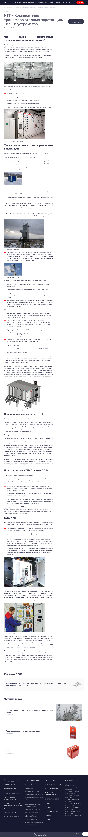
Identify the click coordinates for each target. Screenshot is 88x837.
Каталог (16, 2)
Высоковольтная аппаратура (32, 809)
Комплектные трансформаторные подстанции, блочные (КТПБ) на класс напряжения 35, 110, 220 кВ (36, 684)
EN (69, 2)
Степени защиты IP (12, 812)
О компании (58, 2)
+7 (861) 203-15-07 (69, 811)
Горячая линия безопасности (80, 3)
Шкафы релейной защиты (31, 812)
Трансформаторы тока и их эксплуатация (23, 731)
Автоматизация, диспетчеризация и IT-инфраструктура (34, 823)
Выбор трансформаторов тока (18, 751)
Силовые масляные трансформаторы (30, 787)
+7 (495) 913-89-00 (69, 791)
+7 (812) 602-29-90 (69, 795)
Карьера (52, 2)
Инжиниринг (22, 2)
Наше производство (53, 788)
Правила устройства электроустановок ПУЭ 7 (13, 806)
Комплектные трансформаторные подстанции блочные (34, 805)
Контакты (65, 2)
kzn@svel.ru (77, 799)
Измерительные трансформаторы (34, 794)
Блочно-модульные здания (32, 801)
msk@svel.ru (77, 791)
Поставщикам (35, 2)
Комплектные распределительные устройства (34, 798)
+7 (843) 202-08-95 (69, 799)
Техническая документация (10, 798)
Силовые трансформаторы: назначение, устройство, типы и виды (29, 711)
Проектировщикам (44, 2)
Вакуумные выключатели (31, 819)
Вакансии (49, 815)
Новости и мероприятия (50, 794)
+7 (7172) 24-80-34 (69, 803)
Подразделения (51, 811)
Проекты (28, 2)
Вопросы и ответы (11, 816)
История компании (53, 784)
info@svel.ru (77, 787)
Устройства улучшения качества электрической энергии (33, 815)
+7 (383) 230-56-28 (69, 807)
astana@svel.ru (77, 803)
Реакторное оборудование (32, 791)
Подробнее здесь (43, 835)
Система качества (52, 799)
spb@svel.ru (77, 795)
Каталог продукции (32, 780)
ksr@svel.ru (77, 811)
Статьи (47, 819)
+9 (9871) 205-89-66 (70, 815)
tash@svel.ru (78, 815)
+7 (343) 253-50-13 (69, 787)
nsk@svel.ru (77, 807)
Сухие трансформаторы (31, 784)
